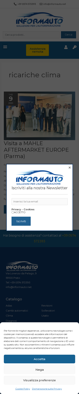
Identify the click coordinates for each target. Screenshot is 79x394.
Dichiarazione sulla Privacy (47, 388)
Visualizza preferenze (39, 380)
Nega (39, 369)
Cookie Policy (22, 388)
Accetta (39, 359)
